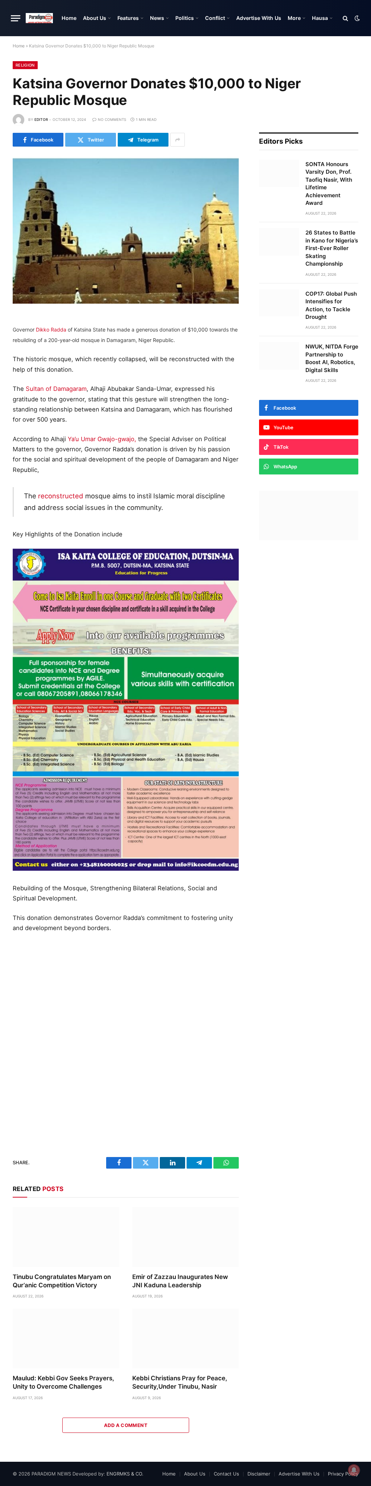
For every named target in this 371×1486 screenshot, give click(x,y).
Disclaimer (258, 1474)
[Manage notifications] (354, 1470)
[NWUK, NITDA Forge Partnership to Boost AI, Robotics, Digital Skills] (279, 356)
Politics (184, 18)
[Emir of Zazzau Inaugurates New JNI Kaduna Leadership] (185, 1237)
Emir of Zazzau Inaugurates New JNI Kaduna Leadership (180, 1281)
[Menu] (15, 18)
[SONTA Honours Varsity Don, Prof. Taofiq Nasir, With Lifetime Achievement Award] (279, 173)
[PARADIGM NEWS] (39, 18)
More (294, 18)
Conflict (215, 18)
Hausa (320, 18)
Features (128, 18)
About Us (94, 18)
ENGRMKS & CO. (125, 1474)
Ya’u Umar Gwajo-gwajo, (102, 439)
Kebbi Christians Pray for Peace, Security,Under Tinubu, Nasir (179, 1382)
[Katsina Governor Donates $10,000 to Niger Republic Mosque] (126, 230)
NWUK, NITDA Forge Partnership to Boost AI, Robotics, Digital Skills (331, 358)
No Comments (112, 119)
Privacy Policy (343, 1474)
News (157, 18)
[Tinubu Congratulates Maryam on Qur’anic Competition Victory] (66, 1237)
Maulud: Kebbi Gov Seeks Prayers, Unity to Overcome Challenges (63, 1382)
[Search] (345, 18)
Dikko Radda (51, 329)
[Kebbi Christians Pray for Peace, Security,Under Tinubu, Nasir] (185, 1338)
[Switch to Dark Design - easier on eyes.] (356, 18)
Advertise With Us (258, 18)
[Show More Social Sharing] (177, 140)
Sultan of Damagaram (56, 388)
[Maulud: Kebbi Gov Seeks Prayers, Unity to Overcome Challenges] (66, 1338)
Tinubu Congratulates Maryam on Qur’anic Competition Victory (62, 1281)
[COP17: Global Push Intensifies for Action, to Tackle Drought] (279, 303)
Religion (25, 65)
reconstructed (60, 496)
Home (69, 18)
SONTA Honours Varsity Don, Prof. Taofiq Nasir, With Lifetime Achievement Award (328, 183)
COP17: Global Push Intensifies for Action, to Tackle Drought (331, 305)
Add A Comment (125, 1425)
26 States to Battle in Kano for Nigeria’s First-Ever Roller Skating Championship (331, 248)
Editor (41, 119)
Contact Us (226, 1474)
